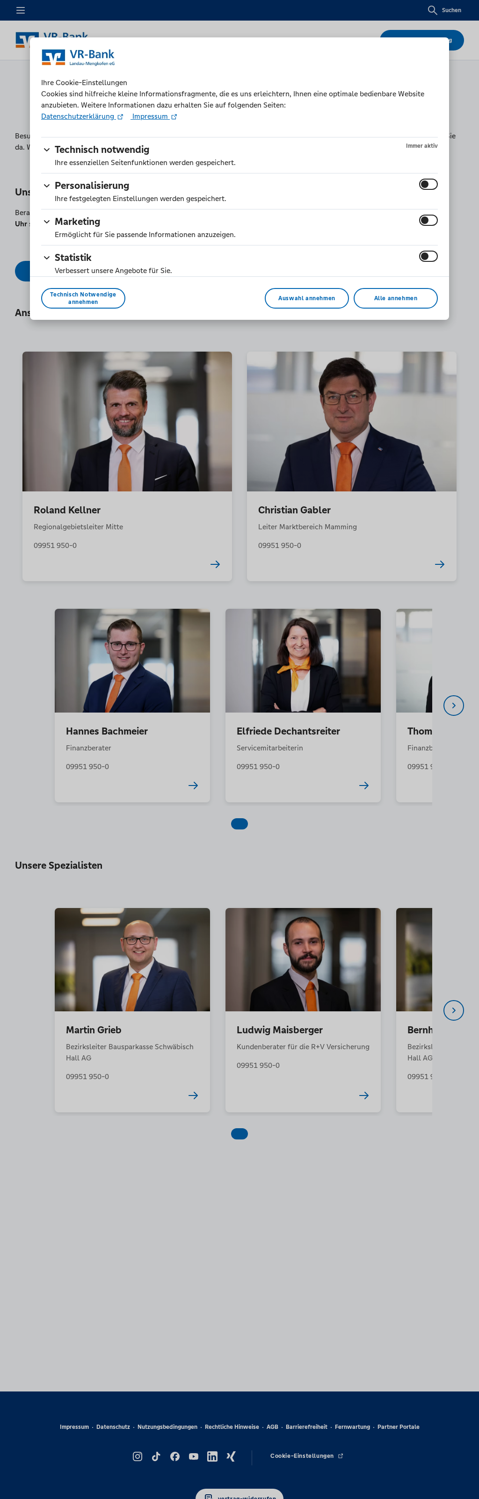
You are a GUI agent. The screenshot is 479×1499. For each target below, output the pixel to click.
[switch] (428, 184)
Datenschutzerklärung (78, 116)
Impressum (150, 116)
